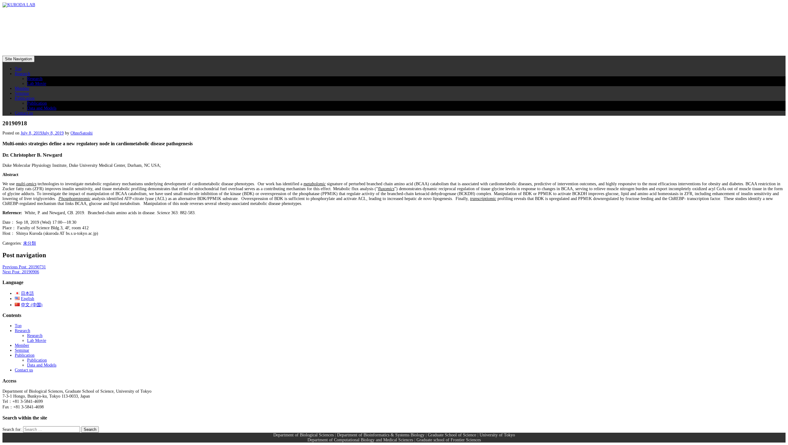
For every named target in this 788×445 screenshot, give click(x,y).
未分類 (29, 243)
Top (18, 68)
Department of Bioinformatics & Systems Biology (380, 435)
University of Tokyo (497, 435)
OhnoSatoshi (81, 133)
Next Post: (20, 272)
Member (22, 88)
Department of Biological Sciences (303, 435)
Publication (24, 98)
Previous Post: (24, 267)
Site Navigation (18, 59)
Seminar (22, 93)
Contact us (24, 113)
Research (22, 73)
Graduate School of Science (452, 435)
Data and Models (41, 108)
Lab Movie (36, 83)
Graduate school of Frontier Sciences (448, 440)
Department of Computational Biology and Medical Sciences (360, 440)
